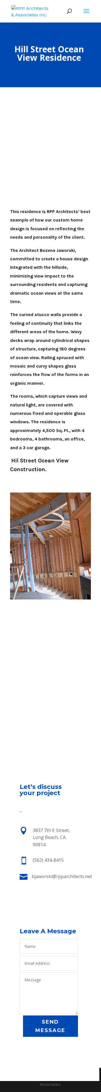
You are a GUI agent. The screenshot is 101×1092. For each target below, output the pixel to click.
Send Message (50, 1026)
